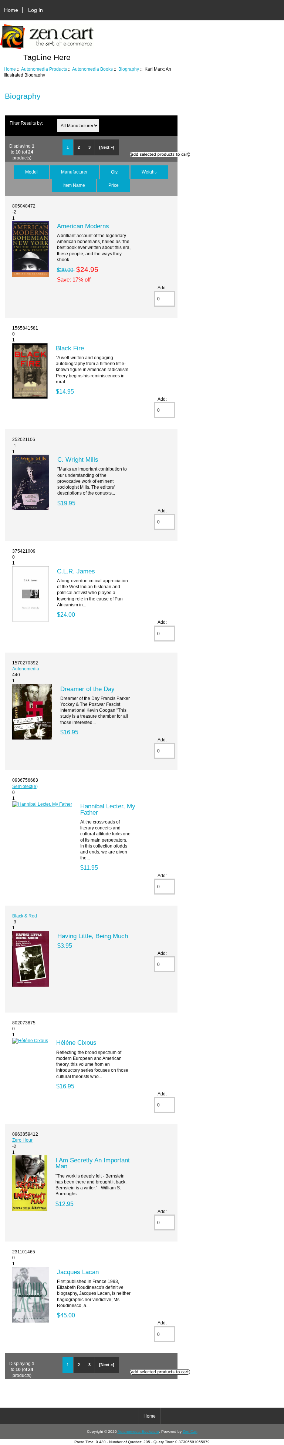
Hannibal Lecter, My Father (107, 809)
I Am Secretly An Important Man (92, 1163)
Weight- (149, 171)
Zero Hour (22, 1140)
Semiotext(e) (25, 786)
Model (31, 171)
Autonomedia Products (44, 69)
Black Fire (70, 348)
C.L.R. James (76, 571)
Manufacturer (74, 171)
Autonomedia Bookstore (138, 1431)
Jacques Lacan (78, 1272)
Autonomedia (25, 668)
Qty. (114, 171)
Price (113, 185)
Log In (35, 10)
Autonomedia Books (92, 69)
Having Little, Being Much (92, 936)
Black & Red (24, 915)
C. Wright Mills (77, 459)
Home (11, 10)
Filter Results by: (26, 123)
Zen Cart (190, 1431)
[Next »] (106, 147)
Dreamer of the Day (87, 689)
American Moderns (83, 226)
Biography (128, 69)
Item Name (74, 185)
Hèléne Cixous (76, 1042)
